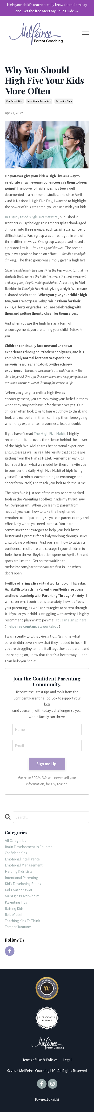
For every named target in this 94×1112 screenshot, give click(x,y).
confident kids (14, 101)
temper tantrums (18, 927)
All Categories (15, 841)
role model (13, 915)
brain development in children (29, 847)
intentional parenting (39, 101)
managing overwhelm (22, 896)
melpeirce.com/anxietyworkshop (33, 626)
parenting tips (64, 101)
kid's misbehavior (18, 890)
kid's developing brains (23, 884)
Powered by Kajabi (47, 1099)
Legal (67, 1060)
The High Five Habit (49, 434)
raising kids (14, 909)
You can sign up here (71, 620)
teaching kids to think (22, 921)
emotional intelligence (22, 859)
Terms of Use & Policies (40, 1060)
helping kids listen (19, 871)
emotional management (23, 865)
